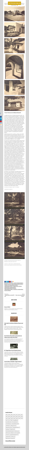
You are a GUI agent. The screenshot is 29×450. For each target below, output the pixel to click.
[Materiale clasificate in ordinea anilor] (10, 438)
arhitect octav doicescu (9, 283)
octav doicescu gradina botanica (18, 289)
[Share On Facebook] (5, 281)
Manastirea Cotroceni (13, 425)
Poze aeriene (7, 434)
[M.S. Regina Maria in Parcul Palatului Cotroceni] (14, 348)
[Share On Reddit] (11, 281)
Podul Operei (12, 432)
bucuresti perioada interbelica (18, 283)
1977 (9, 420)
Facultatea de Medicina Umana (15, 423)
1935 (19, 416)
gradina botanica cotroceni (17, 286)
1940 (9, 418)
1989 (11, 420)
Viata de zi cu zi (13, 436)
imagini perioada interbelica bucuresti (10, 288)
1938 (22, 416)
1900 (9, 414)
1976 (6, 420)
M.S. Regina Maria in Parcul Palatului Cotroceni (12, 350)
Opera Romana (7, 429)
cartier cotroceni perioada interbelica (17, 284)
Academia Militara (15, 420)
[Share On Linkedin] (8, 281)
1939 (6, 418)
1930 (11, 416)
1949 (17, 418)
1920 (21, 414)
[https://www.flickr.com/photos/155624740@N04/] (17, 10)
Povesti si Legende (17, 432)
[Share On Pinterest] (10, 281)
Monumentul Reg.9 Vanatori (16, 427)
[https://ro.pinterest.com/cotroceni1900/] (13, 10)
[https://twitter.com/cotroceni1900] (12, 10)
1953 (19, 418)
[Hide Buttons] (0, 125)
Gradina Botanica (8, 425)
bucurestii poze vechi (7, 284)
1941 (12, 418)
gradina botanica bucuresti (8, 286)
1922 (6, 416)
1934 (16, 416)
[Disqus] (14, 379)
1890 (6, 414)
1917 (16, 414)
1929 (9, 416)
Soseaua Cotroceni (8, 436)
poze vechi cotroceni (7, 290)
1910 (14, 414)
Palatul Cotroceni (12, 429)
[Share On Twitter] (6, 281)
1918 (19, 414)
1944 (14, 418)
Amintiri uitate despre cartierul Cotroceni (14, 6)
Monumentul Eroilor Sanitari (9, 427)
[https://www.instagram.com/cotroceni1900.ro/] (16, 10)
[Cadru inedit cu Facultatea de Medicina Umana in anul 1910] (14, 321)
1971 (22, 418)
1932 (14, 416)
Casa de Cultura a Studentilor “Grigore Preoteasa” (13, 361)
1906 (12, 414)
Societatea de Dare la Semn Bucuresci (14, 434)
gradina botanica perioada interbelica (10, 287)
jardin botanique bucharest (8, 289)
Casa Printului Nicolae (8, 423)
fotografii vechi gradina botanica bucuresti (11, 285)
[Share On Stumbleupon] (13, 281)
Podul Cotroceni (8, 432)
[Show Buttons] (0, 115)
